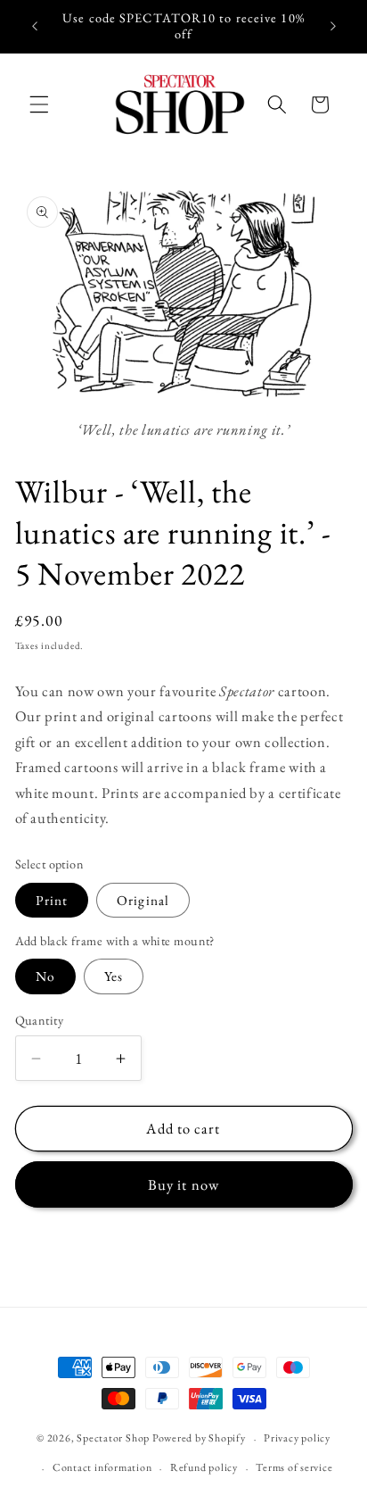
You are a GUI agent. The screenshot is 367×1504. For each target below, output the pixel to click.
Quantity (39, 1020)
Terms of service (294, 1467)
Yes (113, 976)
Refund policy (204, 1467)
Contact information (102, 1467)
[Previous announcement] (34, 26)
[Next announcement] (333, 26)
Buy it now (183, 1184)
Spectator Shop (113, 1439)
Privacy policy (297, 1438)
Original (143, 900)
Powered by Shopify (199, 1439)
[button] (39, 104)
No (45, 976)
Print (52, 900)
